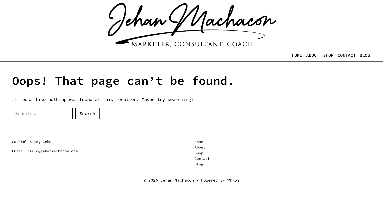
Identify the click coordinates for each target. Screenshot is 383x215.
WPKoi (233, 180)
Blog (365, 55)
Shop (328, 55)
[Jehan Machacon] (192, 25)
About (312, 55)
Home (297, 55)
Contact (347, 55)
